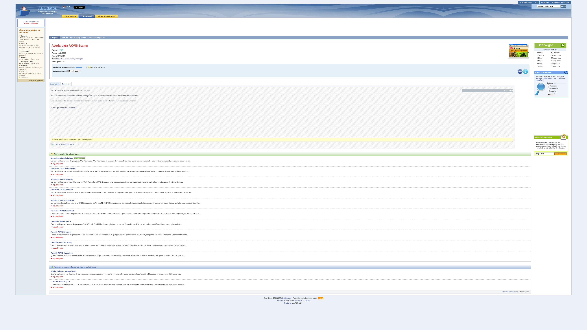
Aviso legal (281, 300)
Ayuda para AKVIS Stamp (70, 45)
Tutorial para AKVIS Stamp (64, 144)
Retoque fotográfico (97, 37)
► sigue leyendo (57, 164)
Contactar (288, 303)
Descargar (545, 45)
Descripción (55, 84)
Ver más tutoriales (509, 292)
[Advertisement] (308, 27)
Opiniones (66, 84)
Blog (536, 2)
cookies (307, 300)
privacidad (298, 300)
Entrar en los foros (36, 81)
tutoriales (53, 12)
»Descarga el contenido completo (63, 108)
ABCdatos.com (286, 298)
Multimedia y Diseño (78, 37)
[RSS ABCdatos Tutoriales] (320, 298)
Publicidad (545, 2)
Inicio (68, 7)
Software (64, 37)
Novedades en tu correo (561, 2)
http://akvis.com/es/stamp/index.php (69, 59)
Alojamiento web (526, 2)
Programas (42, 12)
